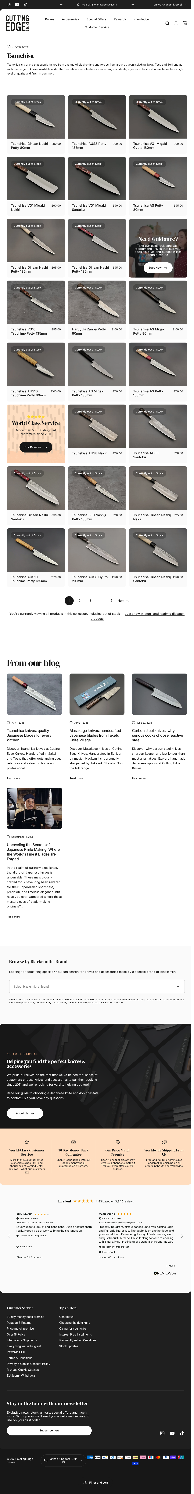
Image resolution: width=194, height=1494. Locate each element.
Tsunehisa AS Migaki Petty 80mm (147, 328)
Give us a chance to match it (118, 1155)
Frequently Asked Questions (77, 1333)
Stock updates (68, 1339)
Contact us (66, 1310)
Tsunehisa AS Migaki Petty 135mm (87, 390)
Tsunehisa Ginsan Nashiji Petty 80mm (26, 145)
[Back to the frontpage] (9, 47)
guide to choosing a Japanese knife (46, 1086)
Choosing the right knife (74, 1316)
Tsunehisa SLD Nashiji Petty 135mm (88, 512)
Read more (13, 772)
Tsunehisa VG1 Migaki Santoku (88, 206)
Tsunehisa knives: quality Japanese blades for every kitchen (29, 729)
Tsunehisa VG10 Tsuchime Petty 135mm (29, 328)
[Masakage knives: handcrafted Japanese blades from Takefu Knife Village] (96, 688)
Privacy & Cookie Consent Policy (28, 1357)
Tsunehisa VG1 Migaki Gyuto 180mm (148, 145)
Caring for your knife (72, 1321)
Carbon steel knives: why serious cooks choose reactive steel (155, 729)
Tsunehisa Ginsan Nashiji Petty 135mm (26, 267)
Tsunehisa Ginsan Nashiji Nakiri (144, 512)
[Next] (131, 4)
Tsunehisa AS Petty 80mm (146, 206)
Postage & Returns (19, 1316)
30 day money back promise (25, 1310)
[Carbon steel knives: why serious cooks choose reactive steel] (157, 688)
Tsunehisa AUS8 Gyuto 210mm (89, 573)
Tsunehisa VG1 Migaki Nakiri (28, 206)
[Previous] (60, 4)
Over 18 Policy (16, 1327)
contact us (18, 1091)
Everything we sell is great (24, 1339)
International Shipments (22, 1333)
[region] (95, 1229)
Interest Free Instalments (75, 1327)
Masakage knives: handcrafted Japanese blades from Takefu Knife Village (94, 729)
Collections (22, 46)
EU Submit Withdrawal (21, 1368)
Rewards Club (16, 1345)
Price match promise (20, 1321)
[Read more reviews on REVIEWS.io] (164, 1266)
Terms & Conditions (19, 1351)
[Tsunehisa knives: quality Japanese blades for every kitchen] (34, 688)
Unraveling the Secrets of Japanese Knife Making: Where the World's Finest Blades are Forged (33, 844)
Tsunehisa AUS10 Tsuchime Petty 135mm (29, 573)
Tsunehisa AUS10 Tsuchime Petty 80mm (28, 390)
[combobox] (167, 4)
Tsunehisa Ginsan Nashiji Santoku (24, 512)
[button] (9, 1229)
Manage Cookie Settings (23, 1363)
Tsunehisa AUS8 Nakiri (88, 449)
